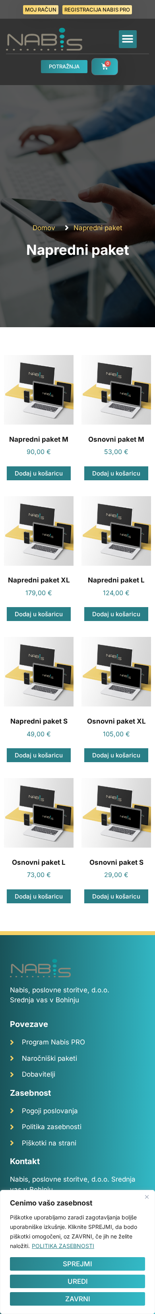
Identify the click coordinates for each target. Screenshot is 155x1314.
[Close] (146, 1196)
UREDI (78, 1281)
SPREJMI (77, 1264)
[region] (77, 1252)
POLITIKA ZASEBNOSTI (63, 1245)
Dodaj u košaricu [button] (39, 473)
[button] (128, 39)
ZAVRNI (77, 1299)
